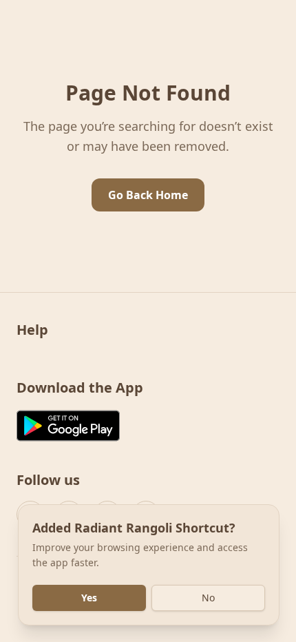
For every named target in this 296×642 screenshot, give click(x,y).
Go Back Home (148, 195)
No (208, 597)
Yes (89, 597)
